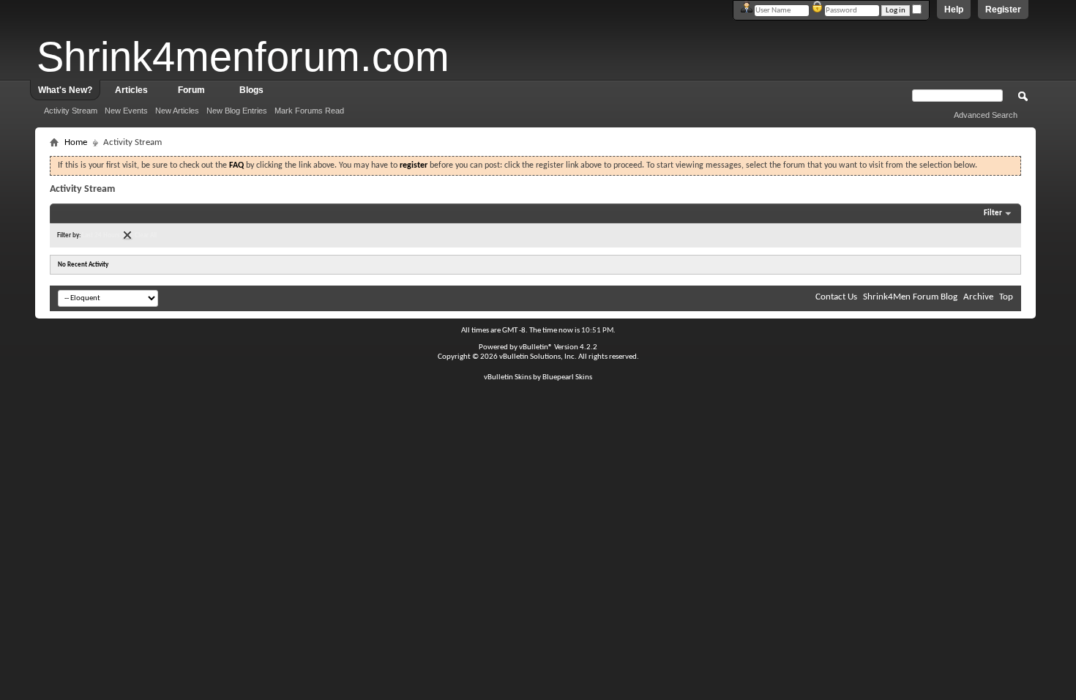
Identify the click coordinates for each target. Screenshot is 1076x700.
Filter (993, 213)
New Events (126, 110)
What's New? (65, 90)
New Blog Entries (236, 110)
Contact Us (836, 297)
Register (1003, 9)
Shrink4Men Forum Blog (910, 297)
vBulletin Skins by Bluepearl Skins (538, 377)
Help (953, 9)
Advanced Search (985, 115)
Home (75, 142)
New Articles (177, 110)
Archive (978, 297)
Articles (131, 90)
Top (1006, 297)
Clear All (146, 235)
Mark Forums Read (309, 110)
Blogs (251, 90)
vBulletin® (536, 347)
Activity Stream (70, 110)
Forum (191, 90)
